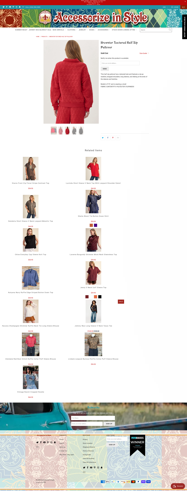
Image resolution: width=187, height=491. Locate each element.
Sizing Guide (87, 455)
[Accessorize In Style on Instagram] (16, 7)
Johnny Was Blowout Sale (40, 30)
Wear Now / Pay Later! (66, 455)
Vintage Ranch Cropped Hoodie (30, 377)
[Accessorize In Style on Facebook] (7, 7)
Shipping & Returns (89, 447)
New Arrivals (59, 30)
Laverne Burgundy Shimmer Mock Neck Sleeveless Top (93, 240)
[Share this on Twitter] (103, 138)
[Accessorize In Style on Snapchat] (20, 7)
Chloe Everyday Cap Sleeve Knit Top (30, 240)
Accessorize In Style (47, 480)
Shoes (92, 30)
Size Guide (143, 53)
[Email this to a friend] (118, 138)
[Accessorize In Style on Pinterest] (13, 7)
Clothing (71, 30)
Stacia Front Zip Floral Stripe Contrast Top (30, 168)
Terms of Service (88, 451)
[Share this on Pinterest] (113, 138)
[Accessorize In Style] (93, 18)
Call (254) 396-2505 (32, 7)
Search (61, 443)
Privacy (85, 439)
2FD (44, 482)
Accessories (103, 30)
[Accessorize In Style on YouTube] (10, 7)
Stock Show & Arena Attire (124, 30)
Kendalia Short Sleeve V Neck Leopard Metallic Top (30, 206)
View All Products (88, 458)
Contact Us (63, 451)
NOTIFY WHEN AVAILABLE (112, 129)
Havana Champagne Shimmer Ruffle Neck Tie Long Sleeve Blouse (30, 311)
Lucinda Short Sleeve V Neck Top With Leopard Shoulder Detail (93, 168)
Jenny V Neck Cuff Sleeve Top (93, 273)
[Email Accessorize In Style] (23, 7)
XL (117, 94)
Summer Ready (21, 30)
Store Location (87, 443)
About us (62, 447)
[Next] (95, 82)
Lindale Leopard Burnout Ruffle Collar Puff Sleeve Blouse (93, 344)
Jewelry (82, 30)
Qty (102, 109)
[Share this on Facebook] (108, 138)
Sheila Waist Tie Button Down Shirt (93, 201)
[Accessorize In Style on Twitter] (3, 7)
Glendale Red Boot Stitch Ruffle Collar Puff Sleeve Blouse (30, 344)
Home (61, 439)
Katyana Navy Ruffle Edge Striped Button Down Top (30, 278)
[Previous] (39, 82)
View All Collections (89, 462)
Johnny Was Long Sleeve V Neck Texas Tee (93, 311)
